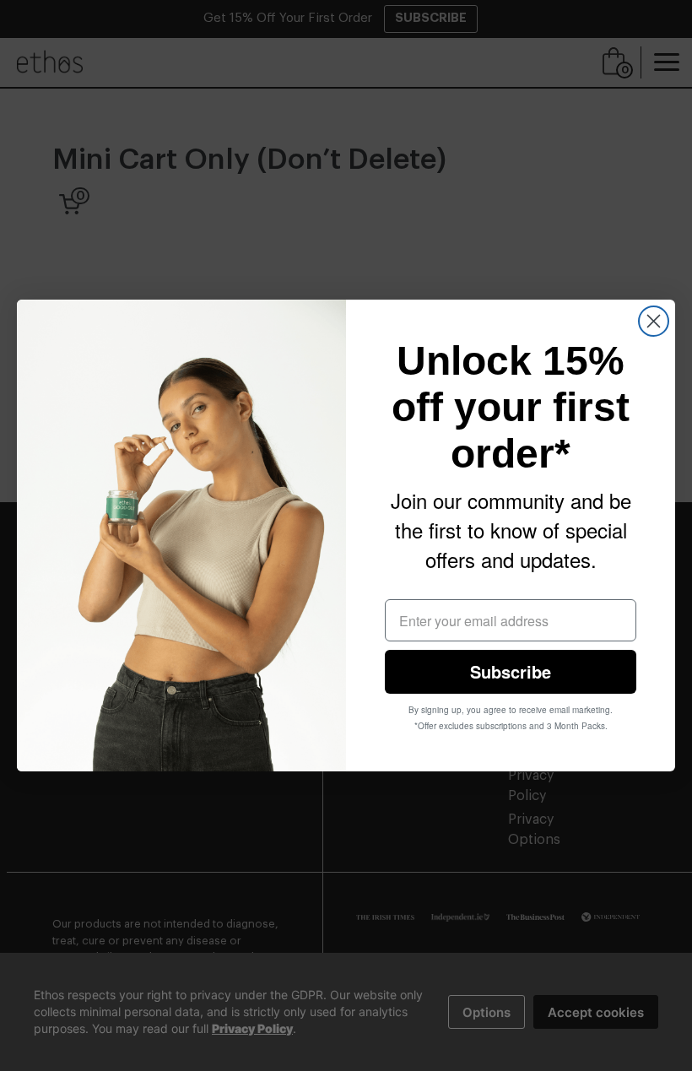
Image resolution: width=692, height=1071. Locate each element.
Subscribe (510, 671)
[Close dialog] (653, 321)
